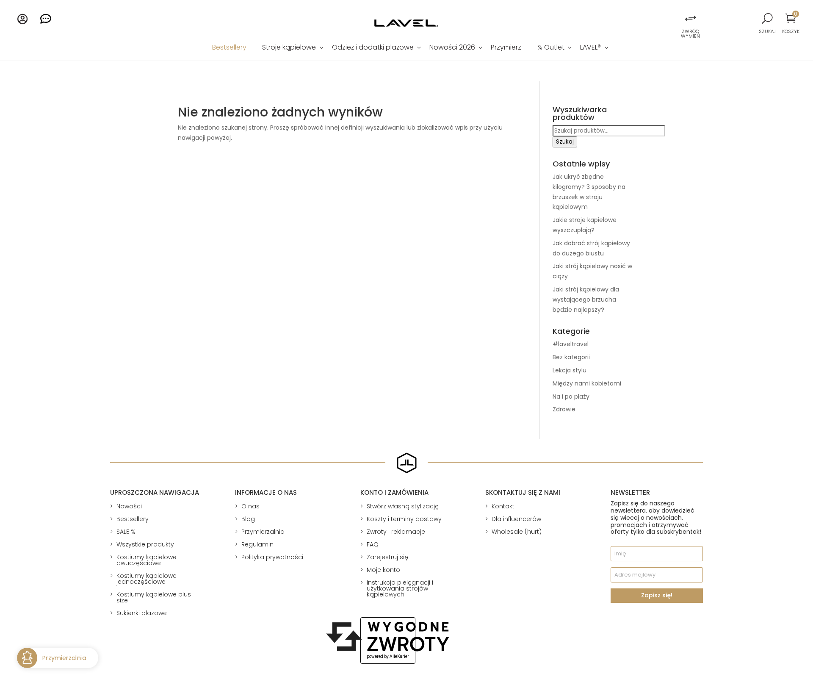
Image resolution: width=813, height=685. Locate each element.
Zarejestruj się (387, 557)
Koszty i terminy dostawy (404, 519)
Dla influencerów (516, 519)
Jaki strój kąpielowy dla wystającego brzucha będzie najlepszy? (586, 299)
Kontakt (503, 506)
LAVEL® (590, 48)
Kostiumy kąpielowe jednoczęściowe (146, 578)
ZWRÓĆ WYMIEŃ (690, 33)
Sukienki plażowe (141, 613)
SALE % (126, 531)
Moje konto (383, 570)
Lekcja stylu (569, 370)
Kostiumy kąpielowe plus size (153, 597)
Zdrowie (564, 409)
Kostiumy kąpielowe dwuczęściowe (146, 560)
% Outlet (550, 48)
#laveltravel (571, 344)
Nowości (129, 506)
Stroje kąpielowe (289, 48)
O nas (250, 506)
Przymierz (506, 48)
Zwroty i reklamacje (396, 531)
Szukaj (565, 142)
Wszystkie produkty (145, 544)
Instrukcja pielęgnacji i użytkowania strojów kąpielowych (400, 588)
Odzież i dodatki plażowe (373, 48)
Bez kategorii (571, 357)
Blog (248, 519)
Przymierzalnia (263, 531)
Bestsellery (229, 48)
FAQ (373, 544)
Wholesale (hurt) (517, 531)
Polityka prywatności (272, 557)
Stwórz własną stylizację (403, 506)
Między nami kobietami (587, 383)
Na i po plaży (571, 396)
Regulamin (257, 544)
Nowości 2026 (452, 48)
